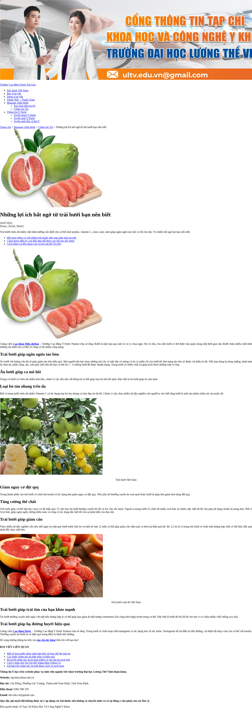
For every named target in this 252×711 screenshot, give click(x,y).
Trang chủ (5, 127)
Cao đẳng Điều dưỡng (26, 343)
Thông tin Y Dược (17, 112)
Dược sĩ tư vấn (15, 96)
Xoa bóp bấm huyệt (24, 105)
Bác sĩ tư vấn (14, 93)
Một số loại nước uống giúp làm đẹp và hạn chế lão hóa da (38, 653)
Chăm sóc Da (21, 109)
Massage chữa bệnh (17, 102)
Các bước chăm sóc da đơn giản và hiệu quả (31, 656)
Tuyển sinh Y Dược (24, 118)
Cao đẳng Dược (22, 631)
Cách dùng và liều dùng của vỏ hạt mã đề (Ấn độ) (34, 243)
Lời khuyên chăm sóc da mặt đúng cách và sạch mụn (35, 665)
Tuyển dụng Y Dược (25, 115)
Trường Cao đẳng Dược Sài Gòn (18, 84)
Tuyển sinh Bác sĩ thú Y (27, 121)
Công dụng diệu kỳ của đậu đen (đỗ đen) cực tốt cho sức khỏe (40, 240)
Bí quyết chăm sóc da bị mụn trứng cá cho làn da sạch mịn (38, 659)
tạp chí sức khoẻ (46, 640)
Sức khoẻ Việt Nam (17, 90)
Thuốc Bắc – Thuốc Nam (21, 99)
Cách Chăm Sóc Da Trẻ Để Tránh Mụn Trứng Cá (34, 662)
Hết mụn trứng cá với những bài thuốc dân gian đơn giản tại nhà (41, 237)
